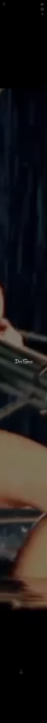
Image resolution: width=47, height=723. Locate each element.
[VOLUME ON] (42, 14)
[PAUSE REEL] (42, 9)
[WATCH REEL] (42, 4)
